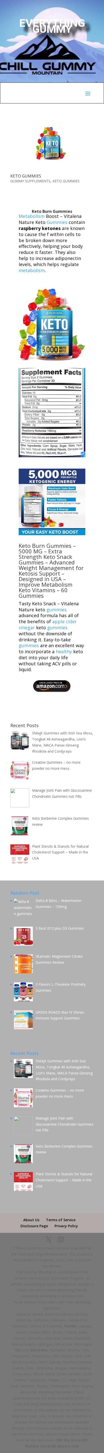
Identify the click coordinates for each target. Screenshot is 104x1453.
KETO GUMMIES (25, 176)
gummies (56, 610)
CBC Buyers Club (64, 1446)
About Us (31, 1219)
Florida (70, 1326)
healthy (64, 651)
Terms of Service (60, 1219)
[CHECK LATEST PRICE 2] (52, 692)
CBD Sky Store (68, 1440)
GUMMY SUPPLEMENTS (30, 181)
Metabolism (32, 216)
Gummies (57, 222)
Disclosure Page (34, 1225)
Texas (53, 1380)
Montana (39, 1350)
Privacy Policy (66, 1225)
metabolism (32, 270)
